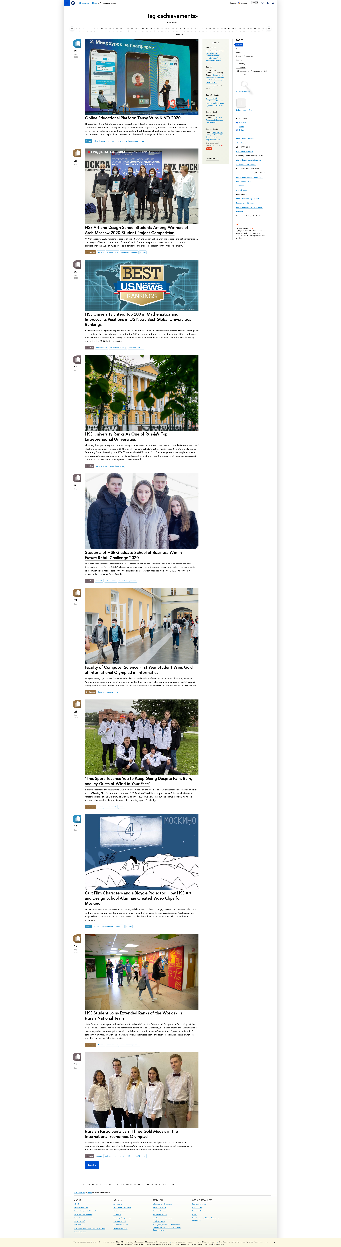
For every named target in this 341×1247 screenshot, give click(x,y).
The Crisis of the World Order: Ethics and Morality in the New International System (215, 56)
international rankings (118, 347)
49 (152, 1184)
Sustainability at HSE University (85, 1211)
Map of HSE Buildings (244, 151)
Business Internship (120, 1228)
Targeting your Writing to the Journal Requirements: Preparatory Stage (214, 136)
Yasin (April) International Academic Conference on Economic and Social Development (167, 1227)
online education (132, 141)
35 (93, 1184)
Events (215, 42)
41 (118, 1184)
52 (164, 1184)
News (90, 1192)
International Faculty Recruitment (249, 207)
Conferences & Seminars (162, 1218)
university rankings (136, 347)
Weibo (241, 126)
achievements (117, 141)
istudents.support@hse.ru (246, 164)
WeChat (242, 122)
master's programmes (129, 252)
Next (91, 1165)
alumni (100, 806)
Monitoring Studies (160, 1214)
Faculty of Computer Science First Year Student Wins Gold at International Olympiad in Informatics (139, 669)
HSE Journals (197, 1207)
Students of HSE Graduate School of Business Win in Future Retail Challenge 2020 (133, 554)
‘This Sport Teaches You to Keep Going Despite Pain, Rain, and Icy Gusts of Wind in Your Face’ (138, 780)
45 (135, 1184)
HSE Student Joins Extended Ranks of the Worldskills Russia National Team (133, 1015)
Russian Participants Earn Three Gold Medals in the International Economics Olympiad (131, 1133)
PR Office (240, 185)
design (143, 252)
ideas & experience (101, 141)
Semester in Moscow (121, 1225)
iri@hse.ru (240, 211)
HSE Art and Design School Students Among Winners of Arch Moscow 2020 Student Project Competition (136, 229)
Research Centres (159, 1207)
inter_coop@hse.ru (243, 181)
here (169, 1242)
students (101, 252)
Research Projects (159, 1211)
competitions (147, 141)
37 (101, 1184)
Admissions (240, 49)
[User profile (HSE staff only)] (268, 3)
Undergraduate (119, 1211)
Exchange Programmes (122, 1218)
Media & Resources (202, 1200)
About (77, 1200)
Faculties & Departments (83, 1214)
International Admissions (245, 138)
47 (143, 1184)
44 (131, 1184)
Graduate (117, 1214)
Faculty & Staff (79, 1221)
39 (110, 1184)
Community (240, 63)
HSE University (79, 1192)
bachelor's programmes (130, 1044)
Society (239, 60)
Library (194, 1214)
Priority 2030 (241, 75)
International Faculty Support (247, 198)
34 (88, 1184)
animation (119, 926)
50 (156, 1184)
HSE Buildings (79, 1225)
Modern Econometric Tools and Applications (214, 120)
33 (84, 1184)
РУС (253, 3)
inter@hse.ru (241, 143)
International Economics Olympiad (132, 1156)
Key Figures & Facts (81, 1207)
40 (114, 1184)
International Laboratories (162, 1204)
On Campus (240, 67)
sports (121, 806)
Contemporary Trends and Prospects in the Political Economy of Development (215, 79)
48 (148, 1184)
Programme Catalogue (122, 1207)
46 (139, 1184)
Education (239, 52)
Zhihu (241, 130)
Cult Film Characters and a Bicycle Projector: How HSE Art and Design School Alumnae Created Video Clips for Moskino (138, 898)
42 (122, 1184)
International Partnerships (83, 1218)
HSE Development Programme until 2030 (252, 71)
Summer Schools (119, 1221)
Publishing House (198, 1211)
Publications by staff (199, 1204)
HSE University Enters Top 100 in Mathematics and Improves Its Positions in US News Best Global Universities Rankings (138, 319)
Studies (117, 1200)
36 (97, 1184)
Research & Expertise (244, 56)
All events (212, 158)
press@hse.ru (241, 190)
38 (105, 1184)
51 (160, 1184)
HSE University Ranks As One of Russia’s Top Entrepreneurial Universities (126, 436)
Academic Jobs (159, 1221)
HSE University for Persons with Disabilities (89, 1228)
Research (158, 1200)
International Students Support (248, 160)
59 (173, 1184)
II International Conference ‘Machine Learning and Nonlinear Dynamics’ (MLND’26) (215, 102)
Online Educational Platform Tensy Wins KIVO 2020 (133, 118)
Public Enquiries (80, 1232)
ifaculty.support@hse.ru (245, 203)
